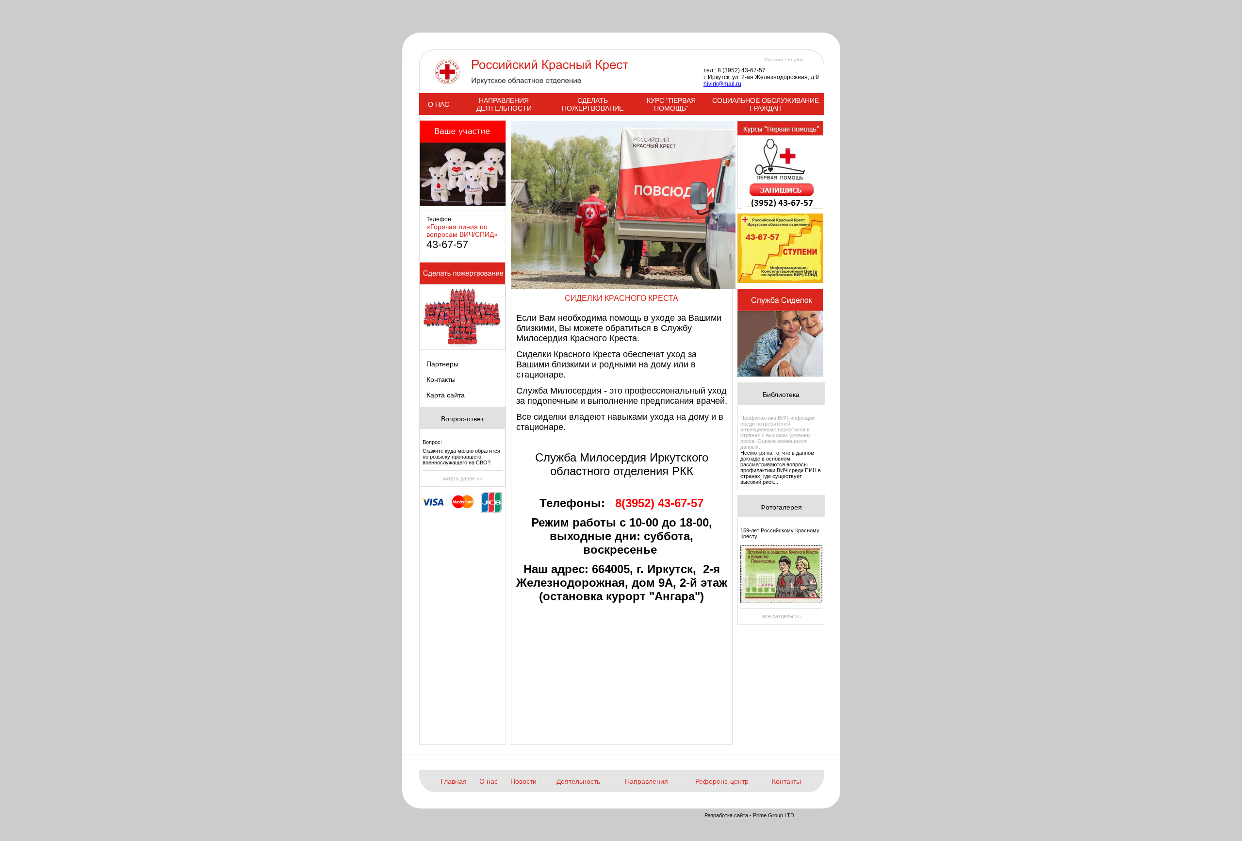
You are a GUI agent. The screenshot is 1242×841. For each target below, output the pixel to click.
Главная (454, 781)
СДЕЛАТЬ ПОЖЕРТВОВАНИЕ (592, 104)
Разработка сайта (726, 815)
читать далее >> (462, 478)
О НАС (438, 104)
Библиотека (781, 394)
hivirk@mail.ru (722, 84)
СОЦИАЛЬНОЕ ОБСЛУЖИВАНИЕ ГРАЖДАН (765, 104)
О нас (488, 781)
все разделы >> (781, 616)
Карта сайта (445, 395)
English (795, 59)
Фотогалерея (781, 507)
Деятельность (578, 781)
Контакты (441, 379)
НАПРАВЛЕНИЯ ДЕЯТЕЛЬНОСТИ (504, 104)
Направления (646, 781)
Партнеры (442, 364)
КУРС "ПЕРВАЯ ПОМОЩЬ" (671, 104)
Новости (523, 781)
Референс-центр (722, 781)
